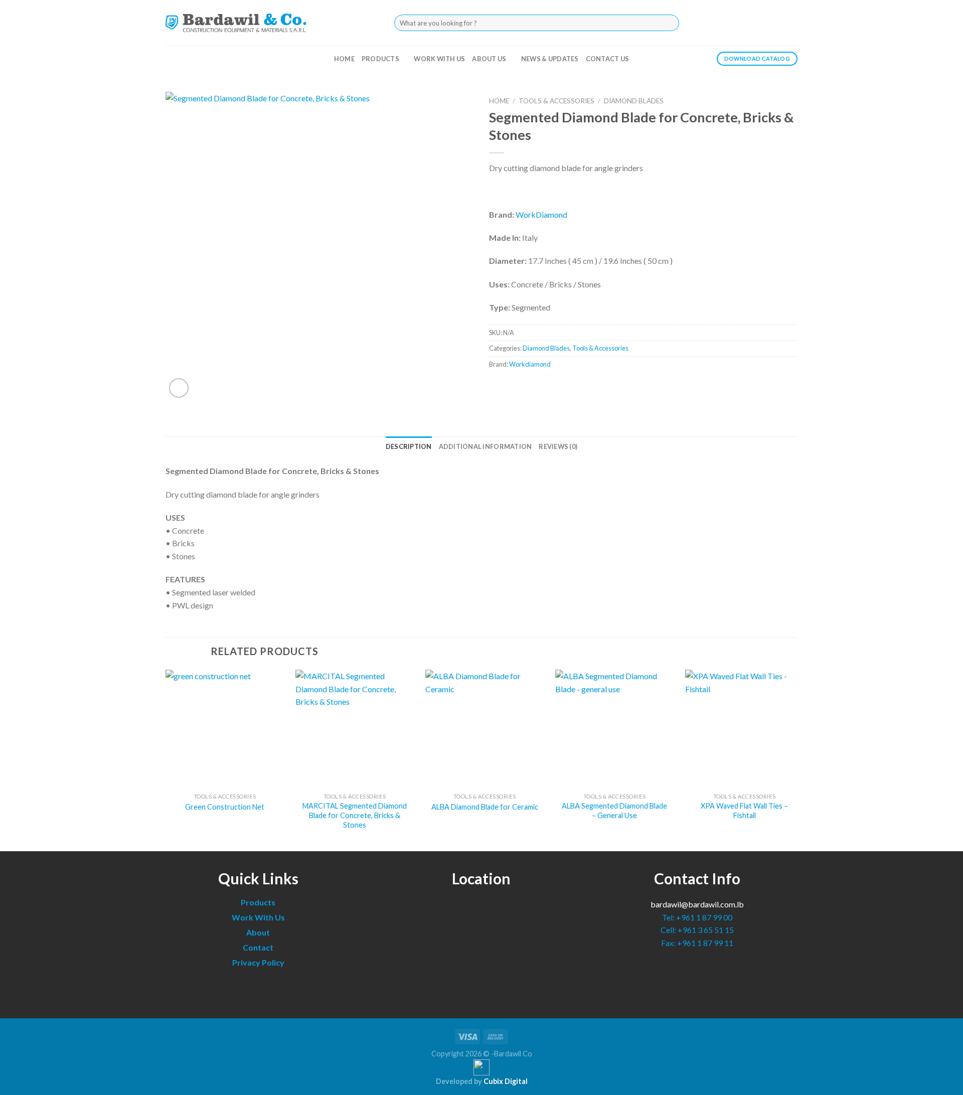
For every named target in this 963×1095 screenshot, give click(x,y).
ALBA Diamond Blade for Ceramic (484, 807)
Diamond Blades (634, 101)
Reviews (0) (558, 446)
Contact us (607, 59)
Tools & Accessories (556, 101)
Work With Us (258, 917)
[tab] (409, 446)
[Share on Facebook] (498, 386)
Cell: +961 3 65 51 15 (697, 929)
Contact (258, 947)
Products (380, 59)
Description (409, 446)
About (258, 932)
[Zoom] (179, 388)
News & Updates (550, 59)
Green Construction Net (224, 807)
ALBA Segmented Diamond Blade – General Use (614, 811)
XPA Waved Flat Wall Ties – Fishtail (744, 811)
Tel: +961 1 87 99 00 (697, 917)
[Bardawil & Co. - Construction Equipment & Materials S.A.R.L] (236, 23)
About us (489, 59)
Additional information (485, 446)
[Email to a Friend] (516, 386)
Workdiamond (530, 364)
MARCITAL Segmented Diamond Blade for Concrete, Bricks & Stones (354, 815)
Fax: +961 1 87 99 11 (697, 943)
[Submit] (668, 23)
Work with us (439, 59)
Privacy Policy (258, 962)
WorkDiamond (541, 214)
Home (344, 59)
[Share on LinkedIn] (534, 386)
